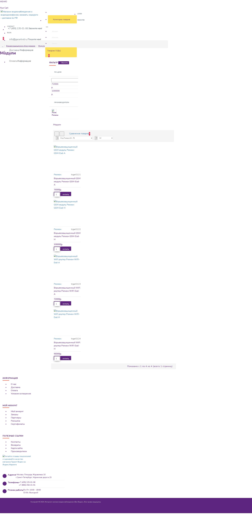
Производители (61, 102)
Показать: (96, 138)
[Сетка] (56, 133)
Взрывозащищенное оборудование (20, 46)
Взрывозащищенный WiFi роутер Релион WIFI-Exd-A (67, 291)
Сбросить (64, 63)
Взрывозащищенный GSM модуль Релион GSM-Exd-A (67, 181)
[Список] (62, 133)
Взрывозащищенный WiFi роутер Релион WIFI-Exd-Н (67, 345)
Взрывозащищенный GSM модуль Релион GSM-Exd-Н (67, 236)
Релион (57, 174)
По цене (57, 72)
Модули (41, 46)
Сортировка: (58, 138)
